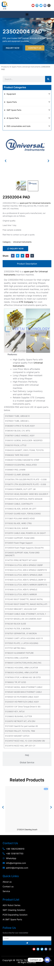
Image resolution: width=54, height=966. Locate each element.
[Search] (48, 79)
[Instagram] (48, 5)
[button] (27, 14)
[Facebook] (45, 5)
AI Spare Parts (15, 67)
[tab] (27, 263)
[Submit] (27, 943)
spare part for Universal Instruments (35, 203)
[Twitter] (40, 5)
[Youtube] (33, 5)
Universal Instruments (31, 67)
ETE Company (26, 302)
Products (5, 67)
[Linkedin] (37, 5)
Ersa (46, 789)
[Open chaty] (47, 960)
